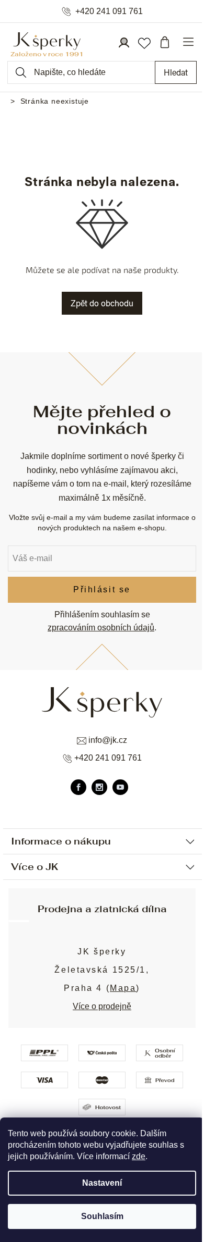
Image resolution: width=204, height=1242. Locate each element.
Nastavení (102, 1182)
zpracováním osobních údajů (101, 627)
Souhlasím (102, 1216)
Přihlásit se (102, 589)
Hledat (176, 72)
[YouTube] (120, 787)
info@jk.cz (107, 740)
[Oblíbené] (143, 42)
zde (138, 1156)
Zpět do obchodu (102, 302)
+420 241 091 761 (109, 11)
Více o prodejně (102, 1006)
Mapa (123, 988)
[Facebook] (78, 787)
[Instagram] (99, 787)
